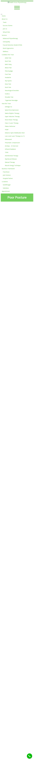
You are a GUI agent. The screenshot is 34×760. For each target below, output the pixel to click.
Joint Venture (7, 175)
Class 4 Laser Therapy (11, 123)
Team (4, 22)
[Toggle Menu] (1, 14)
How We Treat (6, 103)
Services (4, 35)
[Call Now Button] (29, 756)
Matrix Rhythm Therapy (12, 113)
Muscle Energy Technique (12, 165)
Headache (8, 77)
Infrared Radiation (10, 149)
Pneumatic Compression (12, 143)
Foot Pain (8, 74)
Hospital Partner (8, 178)
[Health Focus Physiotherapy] (17, 2)
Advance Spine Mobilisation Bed (14, 133)
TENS (6, 152)
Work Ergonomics (8, 48)
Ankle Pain (8, 58)
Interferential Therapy (11, 156)
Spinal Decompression (12, 110)
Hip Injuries (8, 81)
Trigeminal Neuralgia (11, 100)
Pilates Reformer (10, 126)
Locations (5, 181)
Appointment (6, 191)
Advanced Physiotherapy (10, 38)
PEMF (6, 129)
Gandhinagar (7, 185)
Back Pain (8, 61)
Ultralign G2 (8, 107)
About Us (4, 19)
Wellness (5, 51)
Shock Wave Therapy (11, 120)
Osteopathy (6, 42)
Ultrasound (8, 139)
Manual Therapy (10, 162)
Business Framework (8, 169)
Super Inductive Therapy (12, 116)
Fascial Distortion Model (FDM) (12, 45)
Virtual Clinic (6, 32)
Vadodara (6, 188)
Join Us (5, 29)
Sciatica (7, 94)
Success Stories (7, 25)
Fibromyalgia (9, 71)
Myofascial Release (11, 159)
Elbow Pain (8, 68)
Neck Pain (8, 87)
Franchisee (6, 172)
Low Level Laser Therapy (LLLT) (15, 136)
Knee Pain (8, 84)
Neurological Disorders (12, 90)
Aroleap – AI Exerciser (11, 146)
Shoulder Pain (9, 97)
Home (4, 16)
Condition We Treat (8, 55)
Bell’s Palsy (8, 64)
